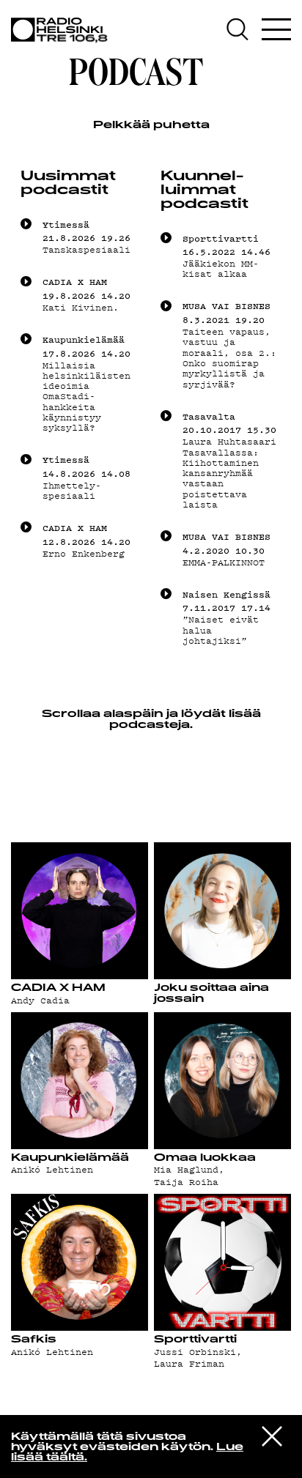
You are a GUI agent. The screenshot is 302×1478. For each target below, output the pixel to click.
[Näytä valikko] (276, 29)
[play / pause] (26, 223)
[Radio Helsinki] (62, 30)
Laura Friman (189, 1364)
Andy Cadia (40, 1000)
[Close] (272, 1435)
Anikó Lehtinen (52, 1170)
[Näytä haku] (242, 29)
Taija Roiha (186, 1182)
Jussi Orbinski (195, 1352)
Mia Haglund (186, 1170)
